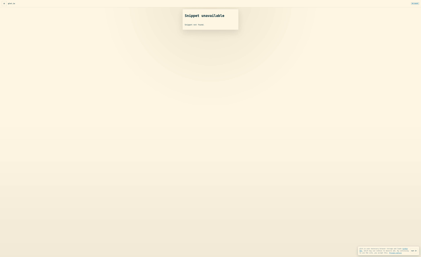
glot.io (11, 3)
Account (415, 3)
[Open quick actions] (4, 3)
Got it (414, 251)
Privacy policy (395, 253)
